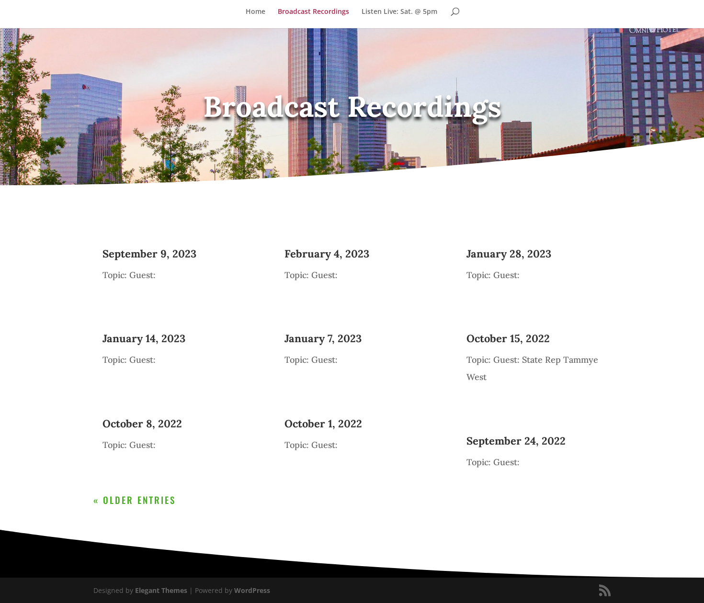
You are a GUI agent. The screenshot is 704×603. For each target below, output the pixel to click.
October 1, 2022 (323, 423)
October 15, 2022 (508, 338)
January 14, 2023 (143, 338)
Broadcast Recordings (313, 12)
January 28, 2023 (508, 253)
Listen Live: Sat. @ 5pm (399, 12)
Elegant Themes (161, 590)
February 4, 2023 (326, 253)
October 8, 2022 (142, 423)
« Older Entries (134, 499)
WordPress (252, 590)
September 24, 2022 (516, 440)
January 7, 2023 (323, 338)
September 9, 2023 (149, 253)
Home (255, 12)
